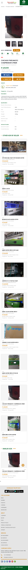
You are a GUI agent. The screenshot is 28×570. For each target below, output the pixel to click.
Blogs (2, 518)
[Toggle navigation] (2, 2)
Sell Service (4, 542)
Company (3, 515)
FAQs (2, 520)
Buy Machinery (4, 535)
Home (2, 6)
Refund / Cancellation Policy (8, 527)
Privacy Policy (4, 522)
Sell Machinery (4, 540)
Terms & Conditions (6, 525)
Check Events (4, 545)
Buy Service (4, 538)
